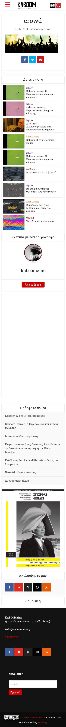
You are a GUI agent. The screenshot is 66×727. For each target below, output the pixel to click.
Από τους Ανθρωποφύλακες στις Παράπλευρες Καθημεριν (40, 126)
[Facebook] (9, 587)
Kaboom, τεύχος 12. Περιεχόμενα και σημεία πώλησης (39, 159)
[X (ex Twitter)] (28, 587)
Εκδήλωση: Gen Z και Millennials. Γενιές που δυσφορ (38, 207)
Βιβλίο (29, 87)
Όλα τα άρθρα (33, 284)
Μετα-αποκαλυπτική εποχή (41, 172)
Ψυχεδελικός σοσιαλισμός (40, 221)
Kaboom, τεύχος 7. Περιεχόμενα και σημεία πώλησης (39, 110)
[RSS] (46, 652)
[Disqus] (33, 344)
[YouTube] (18, 587)
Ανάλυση (30, 169)
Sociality (42, 722)
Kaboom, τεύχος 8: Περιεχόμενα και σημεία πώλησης (39, 94)
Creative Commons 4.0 (33, 717)
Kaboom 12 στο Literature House (40, 141)
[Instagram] (37, 587)
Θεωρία (30, 217)
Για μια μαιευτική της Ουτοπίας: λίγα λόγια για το (41, 190)
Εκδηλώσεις (32, 136)
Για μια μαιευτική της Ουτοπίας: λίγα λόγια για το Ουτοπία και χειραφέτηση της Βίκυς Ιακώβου (32, 448)
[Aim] (46, 587)
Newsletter (16, 673)
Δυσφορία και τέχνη (17, 480)
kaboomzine (43, 29)
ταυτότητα (11, 636)
